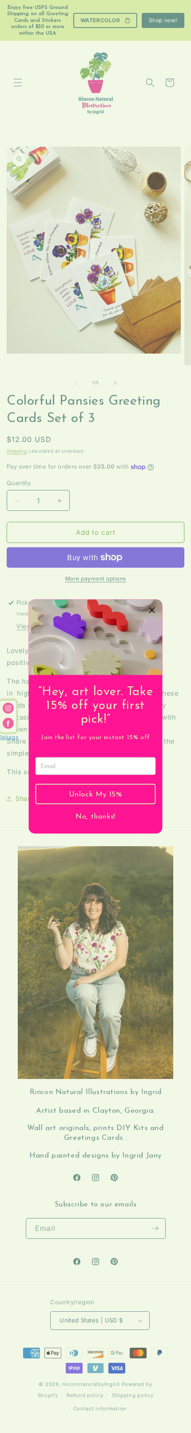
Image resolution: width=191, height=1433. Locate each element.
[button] (152, 609)
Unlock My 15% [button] (96, 794)
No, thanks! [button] (95, 816)
